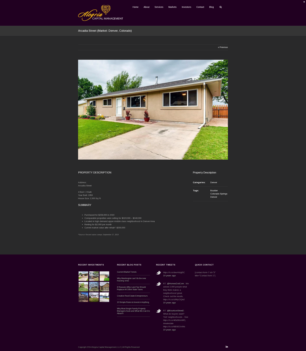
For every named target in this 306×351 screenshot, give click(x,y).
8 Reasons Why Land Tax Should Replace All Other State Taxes (131, 288)
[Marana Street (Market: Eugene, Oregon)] (104, 297)
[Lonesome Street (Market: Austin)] (104, 286)
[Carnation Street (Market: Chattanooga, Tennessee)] (94, 297)
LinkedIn (227, 347)
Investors (186, 7)
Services (159, 7)
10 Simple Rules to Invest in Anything (133, 302)
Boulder (214, 190)
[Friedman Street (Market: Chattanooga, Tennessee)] (94, 276)
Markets (172, 7)
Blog (211, 7)
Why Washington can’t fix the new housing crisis (131, 279)
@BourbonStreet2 (175, 310)
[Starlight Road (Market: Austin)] (104, 276)
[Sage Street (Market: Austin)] (83, 286)
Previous (224, 47)
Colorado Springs (218, 194)
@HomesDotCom (175, 283)
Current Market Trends (126, 272)
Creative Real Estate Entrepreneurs (132, 296)
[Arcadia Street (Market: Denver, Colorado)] (83, 276)
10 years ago (169, 275)
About (146, 7)
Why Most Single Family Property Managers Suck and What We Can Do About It (133, 311)
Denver (213, 182)
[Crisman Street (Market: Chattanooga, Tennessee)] (83, 297)
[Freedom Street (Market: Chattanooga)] (94, 286)
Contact (200, 7)
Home (135, 7)
